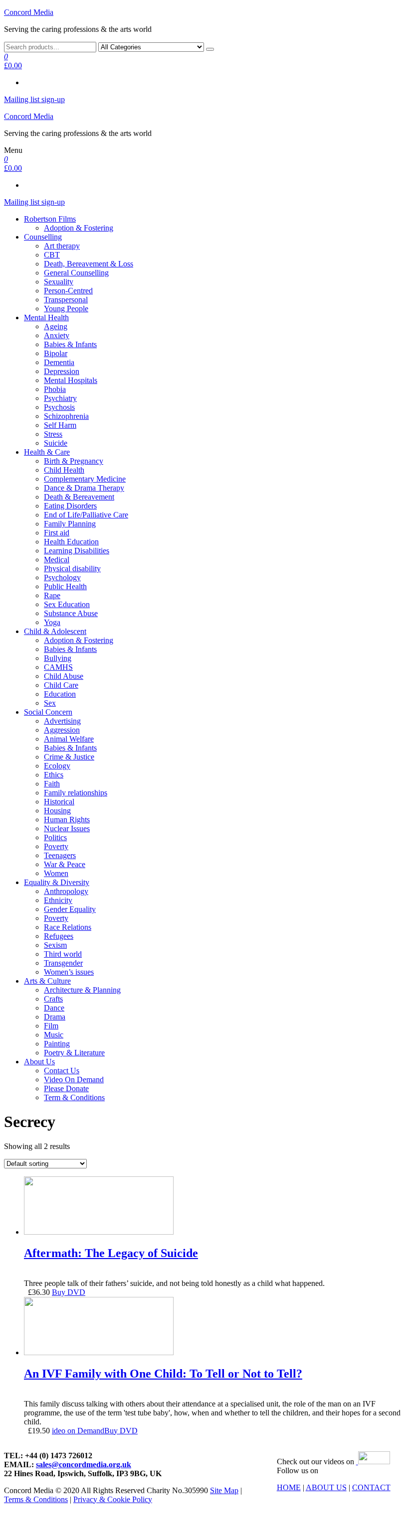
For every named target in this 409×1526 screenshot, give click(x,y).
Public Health (65, 586)
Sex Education (67, 604)
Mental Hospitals (70, 380)
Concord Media (28, 12)
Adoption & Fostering (78, 228)
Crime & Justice (69, 757)
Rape (52, 595)
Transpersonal (66, 299)
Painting (57, 1043)
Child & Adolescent (55, 631)
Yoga (52, 622)
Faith (52, 783)
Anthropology (66, 891)
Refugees (58, 936)
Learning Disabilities (76, 550)
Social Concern (48, 712)
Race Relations (67, 927)
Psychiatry (60, 398)
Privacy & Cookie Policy (112, 1499)
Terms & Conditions (36, 1499)
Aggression (62, 730)
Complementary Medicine (85, 479)
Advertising (62, 721)
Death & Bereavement (79, 497)
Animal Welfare (69, 739)
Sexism (55, 945)
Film (51, 1025)
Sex (50, 703)
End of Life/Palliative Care (86, 514)
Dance (54, 1008)
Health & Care (47, 452)
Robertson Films (50, 219)
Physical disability (72, 568)
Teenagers (60, 855)
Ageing (55, 326)
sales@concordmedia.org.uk (83, 1464)
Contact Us (61, 1070)
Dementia (59, 362)
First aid (56, 532)
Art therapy (62, 246)
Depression (61, 371)
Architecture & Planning (82, 990)
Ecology (57, 766)
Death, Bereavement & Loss (88, 263)
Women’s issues (69, 972)
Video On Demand (74, 1079)
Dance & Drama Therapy (84, 488)
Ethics (53, 774)
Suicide (55, 443)
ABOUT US (326, 1487)
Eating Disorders (70, 506)
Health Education (71, 541)
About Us (39, 1061)
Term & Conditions (74, 1097)
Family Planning (70, 523)
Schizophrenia (66, 416)
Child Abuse (63, 676)
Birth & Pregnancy (73, 461)
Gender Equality (70, 909)
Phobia (55, 389)
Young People (66, 308)
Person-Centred (68, 290)
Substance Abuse (71, 613)
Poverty (56, 846)
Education (60, 694)
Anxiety (56, 335)
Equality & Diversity (56, 882)
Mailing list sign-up (34, 99)
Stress (53, 434)
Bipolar (55, 353)
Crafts (53, 999)
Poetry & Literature (74, 1052)
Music (53, 1034)
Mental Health (46, 317)
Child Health (64, 470)
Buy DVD (68, 1292)
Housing (57, 810)
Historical (59, 801)
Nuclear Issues (67, 828)
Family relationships (75, 792)
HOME (289, 1487)
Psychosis (59, 407)
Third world (63, 954)
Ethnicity (58, 900)
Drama (54, 1017)
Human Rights (67, 819)
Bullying (57, 658)
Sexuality (58, 281)
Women (56, 873)
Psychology (62, 577)
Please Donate (66, 1088)
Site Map (224, 1490)
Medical (56, 559)
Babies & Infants (70, 344)
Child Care (61, 685)
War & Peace (64, 864)
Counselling (43, 237)
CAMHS (58, 667)
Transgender (63, 963)
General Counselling (76, 272)
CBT (52, 255)
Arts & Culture (47, 981)
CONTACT (371, 1487)
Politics (55, 837)
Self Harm (60, 425)
